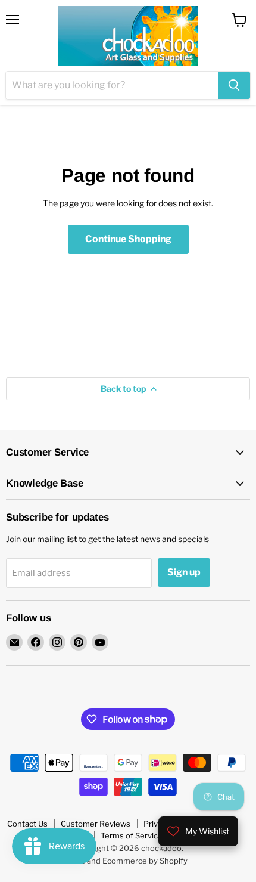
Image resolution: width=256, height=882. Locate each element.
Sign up (184, 572)
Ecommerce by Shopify (145, 860)
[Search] (234, 85)
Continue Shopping (128, 239)
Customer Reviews (95, 823)
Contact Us (27, 823)
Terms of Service (132, 835)
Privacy (156, 823)
